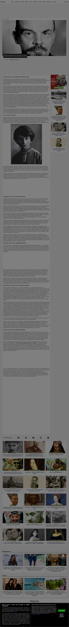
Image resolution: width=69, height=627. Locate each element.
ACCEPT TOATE (62, 610)
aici (27, 619)
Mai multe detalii (14, 611)
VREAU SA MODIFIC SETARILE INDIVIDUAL (61, 615)
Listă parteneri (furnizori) (35, 614)
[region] (34, 615)
